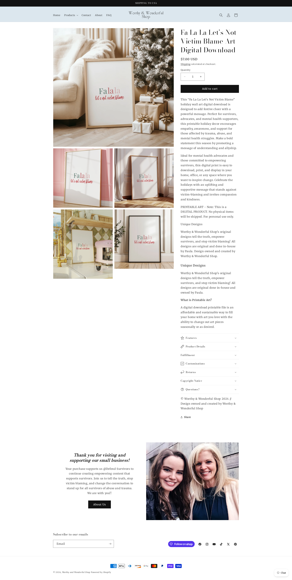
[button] (71, 15)
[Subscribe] (110, 544)
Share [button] (187, 417)
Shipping (185, 64)
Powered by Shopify (101, 572)
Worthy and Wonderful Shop (76, 572)
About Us (99, 504)
